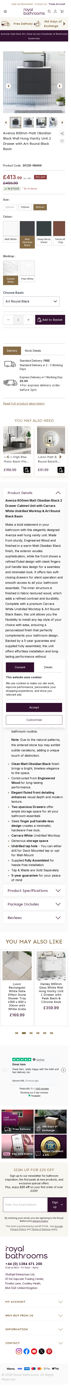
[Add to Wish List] (62, 141)
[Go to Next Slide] (64, 24)
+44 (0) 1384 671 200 (23, 1263)
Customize (34, 720)
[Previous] (8, 86)
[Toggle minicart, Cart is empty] (62, 11)
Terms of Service (41, 1229)
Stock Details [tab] (33, 350)
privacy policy (40, 1221)
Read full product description (24, 403)
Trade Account (56, 4)
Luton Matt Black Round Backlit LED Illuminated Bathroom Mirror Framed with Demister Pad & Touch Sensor (50, 459)
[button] (7, 457)
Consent (20, 667)
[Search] (49, 11)
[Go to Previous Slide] (4, 24)
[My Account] (55, 11)
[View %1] (15, 122)
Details (48, 667)
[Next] (60, 86)
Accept (34, 707)
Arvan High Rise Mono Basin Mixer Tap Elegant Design (17, 459)
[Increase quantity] (28, 320)
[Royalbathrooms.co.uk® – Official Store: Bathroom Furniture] (34, 11)
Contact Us (41, 4)
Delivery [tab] (12, 350)
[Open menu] (5, 11)
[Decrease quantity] (8, 320)
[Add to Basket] (26, 470)
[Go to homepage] (34, 1252)
